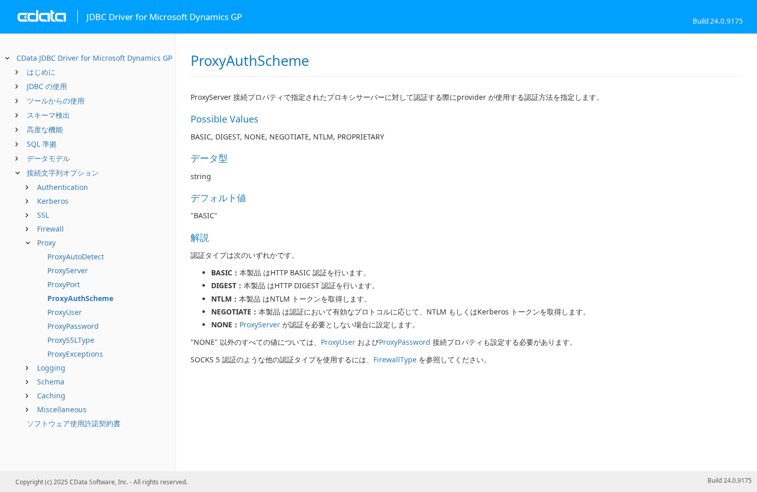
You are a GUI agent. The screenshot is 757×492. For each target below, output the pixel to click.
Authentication (62, 187)
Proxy (46, 243)
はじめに (41, 72)
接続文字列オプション (63, 173)
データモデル (48, 158)
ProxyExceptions (75, 354)
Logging (51, 368)
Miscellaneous (62, 409)
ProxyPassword (73, 326)
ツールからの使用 (55, 101)
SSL (43, 215)
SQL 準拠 (42, 144)
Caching (51, 395)
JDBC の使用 (47, 86)
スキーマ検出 (48, 115)
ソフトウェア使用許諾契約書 (74, 423)
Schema (50, 381)
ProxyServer (67, 270)
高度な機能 (45, 129)
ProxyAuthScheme (80, 298)
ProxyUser (64, 312)
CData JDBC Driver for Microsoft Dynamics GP (94, 58)
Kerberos (52, 201)
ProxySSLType (70, 340)
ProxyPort (63, 284)
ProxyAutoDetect (75, 256)
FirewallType (395, 359)
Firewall (50, 229)
